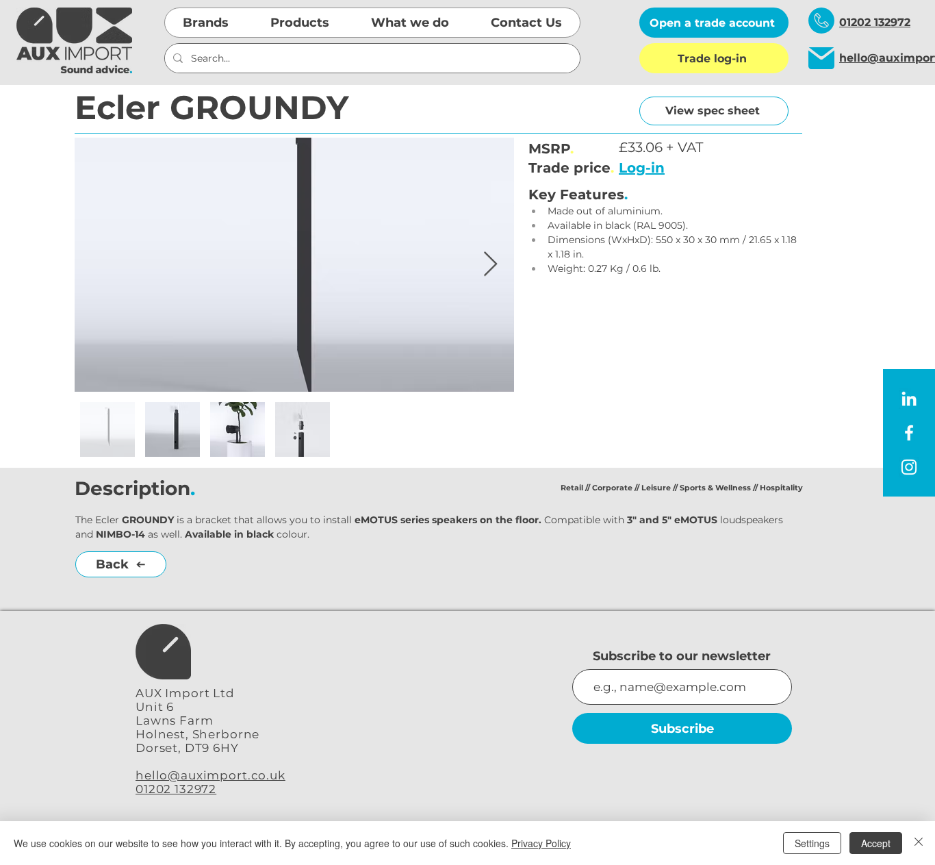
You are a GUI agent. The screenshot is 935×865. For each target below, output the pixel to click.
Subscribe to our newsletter (682, 656)
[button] (206, 22)
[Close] (918, 843)
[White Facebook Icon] (909, 433)
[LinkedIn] (909, 398)
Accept (876, 843)
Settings (812, 843)
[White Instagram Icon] (909, 467)
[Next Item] (490, 264)
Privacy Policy (541, 843)
